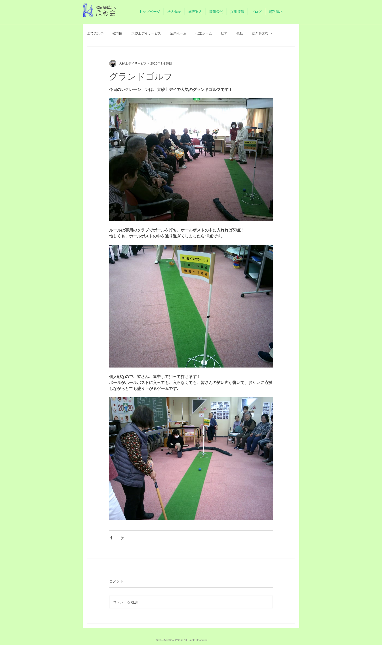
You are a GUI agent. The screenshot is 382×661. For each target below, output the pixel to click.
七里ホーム (203, 33)
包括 (239, 33)
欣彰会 (106, 13)
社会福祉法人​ (106, 7)
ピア (224, 33)
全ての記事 (95, 33)
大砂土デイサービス (146, 33)
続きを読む (260, 33)
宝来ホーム (178, 33)
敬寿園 (117, 33)
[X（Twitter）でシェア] (122, 538)
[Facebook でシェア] (111, 538)
